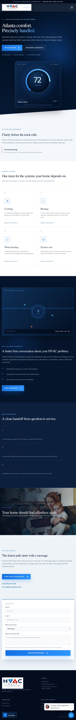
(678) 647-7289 (44, 681)
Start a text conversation (16, 576)
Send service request (38, 653)
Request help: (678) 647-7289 (53, 1)
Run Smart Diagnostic (34, 48)
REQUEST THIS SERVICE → (11, 222)
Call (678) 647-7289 (9, 584)
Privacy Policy (5, 703)
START (55, 101)
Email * (7, 616)
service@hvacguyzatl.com (11, 587)
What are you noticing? (12, 633)
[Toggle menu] (72, 7)
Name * (7, 607)
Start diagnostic (13, 388)
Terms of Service (6, 705)
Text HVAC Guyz (12, 47)
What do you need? (11, 625)
